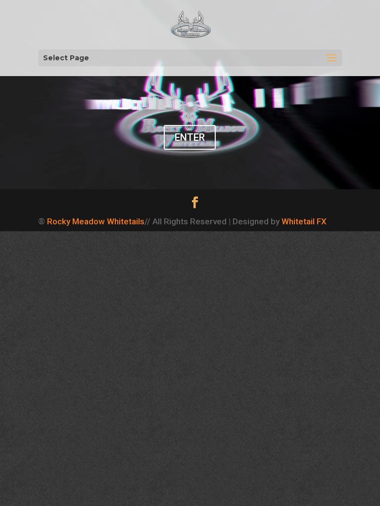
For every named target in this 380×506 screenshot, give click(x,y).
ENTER (190, 137)
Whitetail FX (304, 221)
